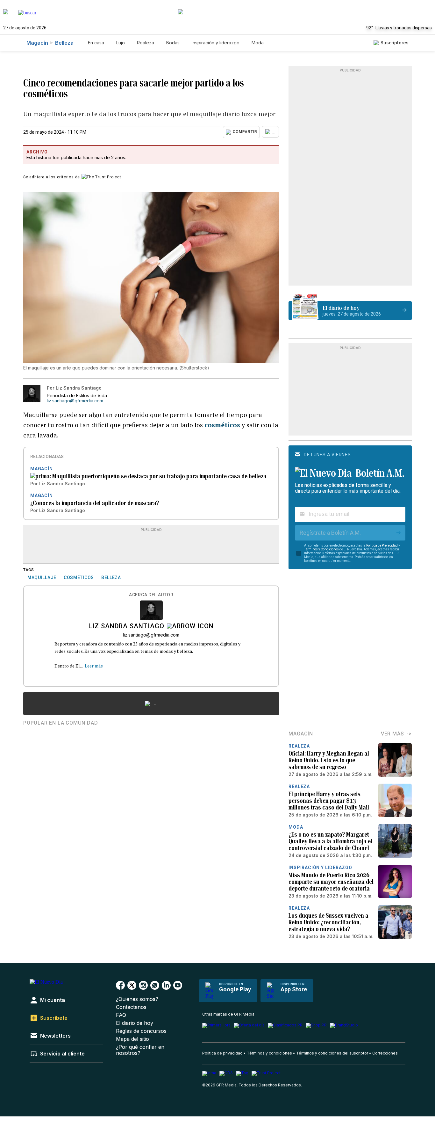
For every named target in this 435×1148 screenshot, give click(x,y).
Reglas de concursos (141, 1031)
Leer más (94, 666)
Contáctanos (131, 1007)
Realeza (145, 42)
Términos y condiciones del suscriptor (332, 1053)
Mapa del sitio (132, 1039)
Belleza (64, 43)
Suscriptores (395, 42)
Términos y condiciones (269, 1053)
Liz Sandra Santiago (126, 626)
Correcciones (385, 1053)
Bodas (173, 42)
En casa (96, 42)
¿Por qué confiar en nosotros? (140, 1050)
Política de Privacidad (382, 545)
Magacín (37, 43)
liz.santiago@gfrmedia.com (75, 400)
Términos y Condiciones (321, 549)
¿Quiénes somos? (137, 999)
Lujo (120, 42)
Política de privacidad (222, 1053)
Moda (258, 42)
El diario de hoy (134, 1023)
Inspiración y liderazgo (215, 42)
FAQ (121, 1015)
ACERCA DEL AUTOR (151, 595)
